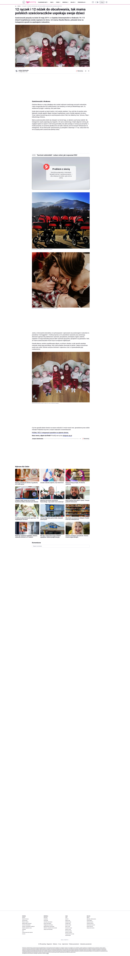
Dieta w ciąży (67, 926)
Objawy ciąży (67, 920)
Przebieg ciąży (68, 923)
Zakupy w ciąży (68, 929)
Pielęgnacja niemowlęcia (48, 924)
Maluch (72, 2)
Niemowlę (64, 2)
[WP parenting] (32, 2)
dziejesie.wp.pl (67, 435)
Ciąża (51, 2)
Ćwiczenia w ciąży (68, 927)
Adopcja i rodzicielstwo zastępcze (28, 926)
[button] (96, 2)
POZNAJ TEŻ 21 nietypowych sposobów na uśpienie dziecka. (50, 432)
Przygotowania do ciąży (69, 933)
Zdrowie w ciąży (68, 924)
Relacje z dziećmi (25, 921)
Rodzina (23, 917)
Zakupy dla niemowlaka (48, 929)
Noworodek (46, 920)
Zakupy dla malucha (90, 927)
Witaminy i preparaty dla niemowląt (50, 927)
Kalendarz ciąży (68, 921)
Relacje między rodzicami (26, 923)
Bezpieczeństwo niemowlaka (49, 926)
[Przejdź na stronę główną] (23, 3)
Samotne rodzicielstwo (26, 924)
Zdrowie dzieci (24, 920)
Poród (57, 2)
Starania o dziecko (68, 932)
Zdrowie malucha (90, 921)
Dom (23, 930)
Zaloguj (102, 2)
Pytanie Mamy (89, 920)
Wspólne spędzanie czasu (27, 927)
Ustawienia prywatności (86, 944)
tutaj (47, 953)
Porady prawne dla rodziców (27, 932)
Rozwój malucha (90, 926)
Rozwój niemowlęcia (47, 923)
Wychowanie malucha (91, 924)
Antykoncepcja (68, 935)
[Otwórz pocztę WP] (93, 2)
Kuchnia (23, 933)
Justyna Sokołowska (23, 70)
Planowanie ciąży (42, 2)
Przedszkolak (81, 2)
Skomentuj (80, 71)
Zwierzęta (24, 929)
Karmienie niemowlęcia (48, 921)
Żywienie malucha (90, 923)
